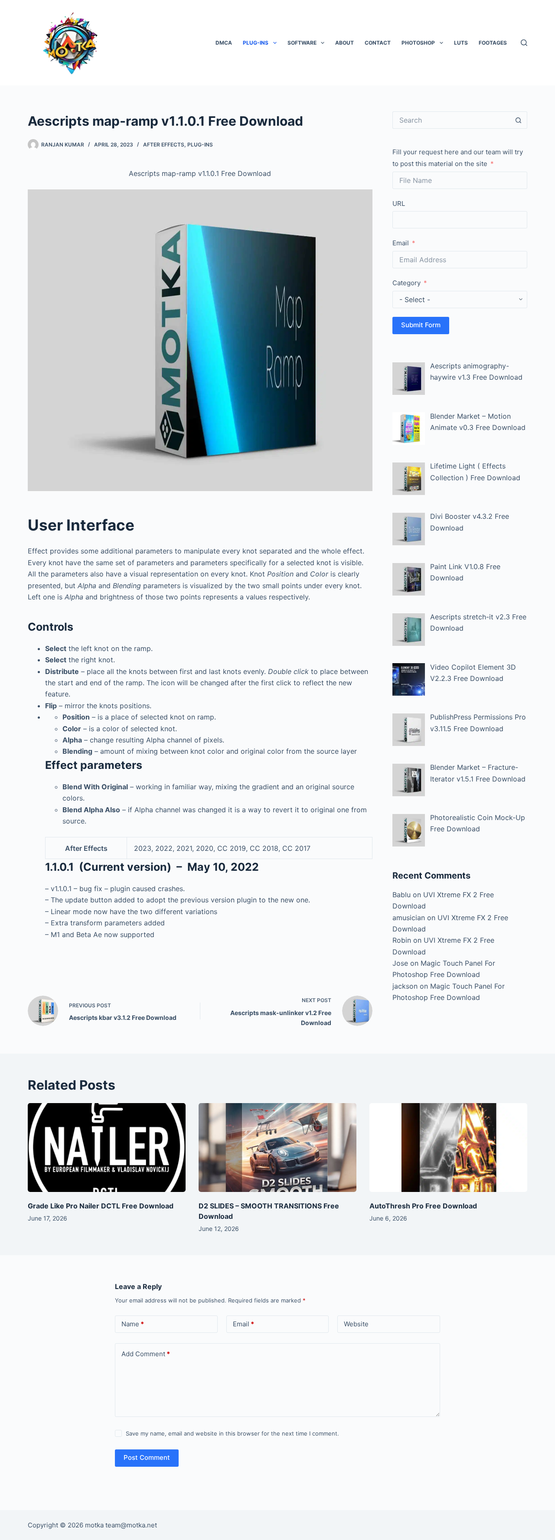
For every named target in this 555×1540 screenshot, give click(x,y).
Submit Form (421, 325)
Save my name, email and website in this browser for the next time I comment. (232, 1433)
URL (398, 203)
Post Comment (147, 1457)
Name (132, 1324)
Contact (378, 42)
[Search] (524, 42)
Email (400, 243)
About (344, 42)
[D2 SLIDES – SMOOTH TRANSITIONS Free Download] (277, 1147)
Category (406, 283)
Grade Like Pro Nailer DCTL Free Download (100, 1205)
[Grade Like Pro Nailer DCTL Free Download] (107, 1147)
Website (356, 1324)
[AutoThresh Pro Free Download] (448, 1147)
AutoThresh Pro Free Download (423, 1205)
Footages (493, 42)
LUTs (461, 42)
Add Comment (145, 1354)
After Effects (163, 144)
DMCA (223, 42)
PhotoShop (418, 42)
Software (302, 42)
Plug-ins (255, 42)
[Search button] (518, 120)
